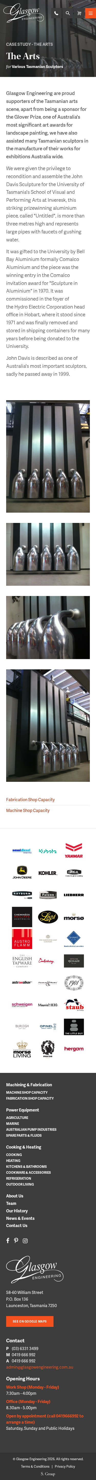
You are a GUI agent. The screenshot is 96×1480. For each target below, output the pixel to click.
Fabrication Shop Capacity (30, 799)
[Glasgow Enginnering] (39, 1269)
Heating (13, 1160)
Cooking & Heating (23, 1147)
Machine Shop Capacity (28, 810)
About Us (14, 1196)
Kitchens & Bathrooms (26, 1166)
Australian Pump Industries (31, 1129)
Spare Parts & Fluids (24, 1135)
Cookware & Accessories (28, 1172)
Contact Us (16, 1225)
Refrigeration (18, 1178)
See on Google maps (30, 1321)
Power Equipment (22, 1110)
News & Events (20, 1218)
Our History (17, 1211)
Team (11, 1203)
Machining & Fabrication (29, 1085)
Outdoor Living (20, 1184)
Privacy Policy (65, 1466)
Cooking (14, 1154)
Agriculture (17, 1117)
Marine (12, 1123)
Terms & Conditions (35, 1466)
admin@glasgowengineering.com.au (39, 1367)
